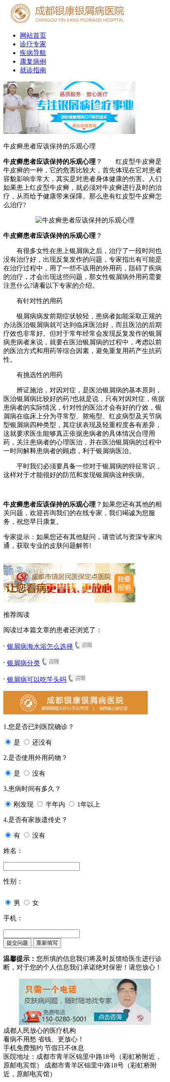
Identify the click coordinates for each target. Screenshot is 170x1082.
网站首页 (33, 35)
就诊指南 (33, 70)
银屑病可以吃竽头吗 (36, 679)
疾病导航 (33, 52)
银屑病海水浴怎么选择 (40, 646)
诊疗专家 (33, 44)
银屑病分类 (23, 662)
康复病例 (33, 61)
